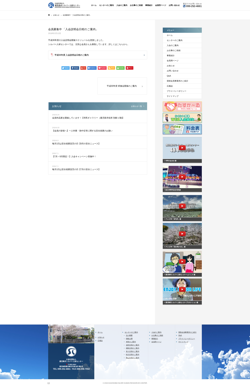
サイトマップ (173, 96)
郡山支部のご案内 (132, 358)
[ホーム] (49, 15)
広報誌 (170, 86)
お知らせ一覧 (136, 106)
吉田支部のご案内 (132, 345)
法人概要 (129, 335)
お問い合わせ (174, 5)
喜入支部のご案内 (132, 351)
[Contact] (48, 383)
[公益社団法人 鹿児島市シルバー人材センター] (64, 5)
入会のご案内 (121, 5)
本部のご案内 (131, 342)
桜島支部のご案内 (132, 348)
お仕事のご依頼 (136, 5)
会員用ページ (160, 5)
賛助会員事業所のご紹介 (177, 81)
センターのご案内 (106, 5)
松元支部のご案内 (132, 355)
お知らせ (171, 66)
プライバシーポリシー (176, 91)
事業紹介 (149, 5)
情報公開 (129, 339)
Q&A (169, 76)
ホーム (94, 5)
